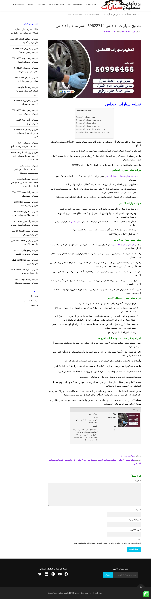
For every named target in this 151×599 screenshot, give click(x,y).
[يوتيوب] (59, 574)
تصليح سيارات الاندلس (86, 117)
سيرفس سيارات (128, 456)
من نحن (34, 305)
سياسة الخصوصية (30, 301)
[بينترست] (53, 574)
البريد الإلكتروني (135, 520)
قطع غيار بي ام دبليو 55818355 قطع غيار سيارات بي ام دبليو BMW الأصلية (24, 156)
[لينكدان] (46, 574)
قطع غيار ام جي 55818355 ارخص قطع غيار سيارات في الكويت (26, 133)
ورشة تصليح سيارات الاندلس (90, 120)
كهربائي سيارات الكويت (56, 4)
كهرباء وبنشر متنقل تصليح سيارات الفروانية (95, 132)
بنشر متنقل (41, 4)
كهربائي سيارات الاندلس (123, 245)
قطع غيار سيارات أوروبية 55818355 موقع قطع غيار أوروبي (26, 91)
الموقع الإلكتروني (135, 530)
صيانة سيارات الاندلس (87, 123)
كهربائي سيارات (91, 4)
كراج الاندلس (70, 460)
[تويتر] (40, 574)
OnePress (74, 593)
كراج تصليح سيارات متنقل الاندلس (92, 129)
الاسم (138, 510)
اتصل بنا (34, 296)
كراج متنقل (29, 4)
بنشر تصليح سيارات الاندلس (89, 126)
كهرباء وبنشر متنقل (18, 4)
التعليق (138, 481)
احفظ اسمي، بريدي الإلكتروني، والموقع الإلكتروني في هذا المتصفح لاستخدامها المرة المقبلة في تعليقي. (107, 543)
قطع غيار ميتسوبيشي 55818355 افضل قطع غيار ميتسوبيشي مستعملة (26, 169)
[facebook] (66, 574)
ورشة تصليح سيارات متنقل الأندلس (120, 176)
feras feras (108, 31)
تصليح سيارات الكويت (75, 4)
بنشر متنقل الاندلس (126, 460)
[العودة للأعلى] (141, 587)
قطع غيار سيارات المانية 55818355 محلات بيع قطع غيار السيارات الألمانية (24, 182)
